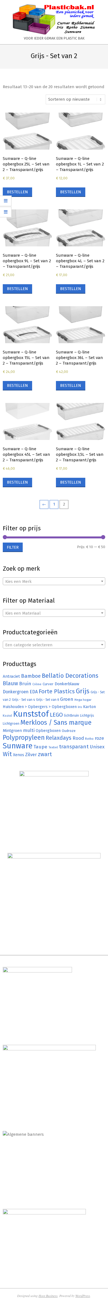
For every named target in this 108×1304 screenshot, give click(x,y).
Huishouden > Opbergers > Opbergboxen (40, 706)
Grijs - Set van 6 (47, 700)
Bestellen (17, 191)
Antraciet (11, 676)
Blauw (10, 683)
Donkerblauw (67, 683)
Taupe (40, 747)
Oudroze (69, 731)
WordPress (82, 1295)
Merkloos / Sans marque (56, 722)
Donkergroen (16, 691)
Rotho (89, 739)
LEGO (56, 714)
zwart (45, 754)
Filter (13, 547)
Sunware (17, 745)
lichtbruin (71, 715)
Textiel (53, 747)
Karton (89, 706)
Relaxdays (58, 737)
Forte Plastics (57, 691)
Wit (7, 754)
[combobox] (54, 581)
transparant (74, 746)
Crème (37, 684)
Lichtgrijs (87, 715)
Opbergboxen (48, 730)
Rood (78, 738)
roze (99, 738)
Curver (48, 684)
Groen (66, 699)
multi (29, 730)
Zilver (31, 754)
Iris (80, 707)
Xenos (18, 754)
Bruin (25, 684)
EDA (34, 691)
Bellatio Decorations (70, 675)
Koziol (7, 715)
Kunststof (31, 714)
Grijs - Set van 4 (23, 700)
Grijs (82, 691)
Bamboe (31, 676)
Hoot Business (48, 1295)
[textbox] (54, 581)
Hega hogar (82, 700)
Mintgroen (12, 730)
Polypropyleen (24, 737)
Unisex (97, 747)
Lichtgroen (11, 723)
